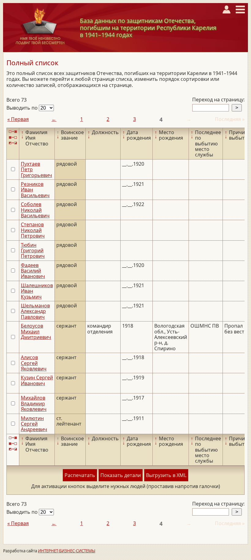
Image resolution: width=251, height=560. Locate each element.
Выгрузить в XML (166, 475)
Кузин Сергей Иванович (37, 380)
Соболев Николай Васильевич (35, 210)
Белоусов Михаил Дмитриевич (36, 331)
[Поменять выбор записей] (12, 143)
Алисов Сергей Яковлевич (34, 363)
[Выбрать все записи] (12, 132)
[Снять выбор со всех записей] (12, 137)
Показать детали (120, 475)
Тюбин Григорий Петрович (33, 251)
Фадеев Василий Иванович (33, 271)
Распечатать (80, 475)
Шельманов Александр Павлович (35, 311)
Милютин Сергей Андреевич (34, 424)
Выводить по (22, 107)
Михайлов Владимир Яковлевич (34, 403)
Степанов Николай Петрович (33, 230)
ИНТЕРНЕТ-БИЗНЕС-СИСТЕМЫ (66, 551)
